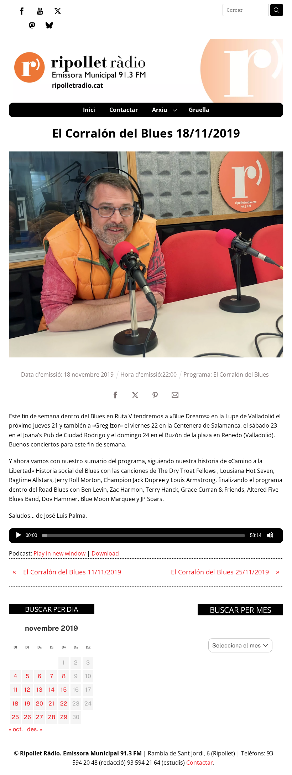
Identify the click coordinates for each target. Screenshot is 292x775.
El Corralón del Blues (241, 374)
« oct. (16, 729)
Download (105, 553)
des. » (34, 729)
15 (64, 689)
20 (39, 703)
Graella (199, 110)
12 (27, 689)
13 (39, 689)
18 (15, 703)
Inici (89, 110)
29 (63, 717)
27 (39, 717)
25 (15, 717)
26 (27, 717)
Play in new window (59, 553)
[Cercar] (276, 10)
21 (51, 703)
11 (15, 689)
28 (51, 717)
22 (63, 703)
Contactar (123, 110)
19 (27, 703)
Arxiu (159, 110)
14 (51, 689)
